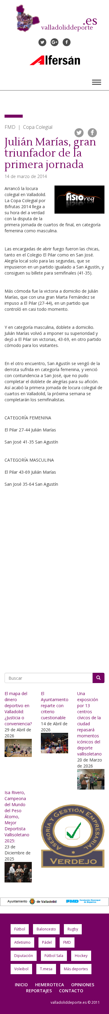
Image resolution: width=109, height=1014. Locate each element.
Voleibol (21, 968)
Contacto (71, 990)
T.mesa (46, 968)
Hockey (81, 955)
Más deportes (76, 968)
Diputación (23, 955)
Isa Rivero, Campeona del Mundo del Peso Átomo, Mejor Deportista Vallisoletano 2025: (17, 817)
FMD (67, 942)
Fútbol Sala (54, 955)
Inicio (21, 984)
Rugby (73, 929)
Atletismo (22, 942)
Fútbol (19, 929)
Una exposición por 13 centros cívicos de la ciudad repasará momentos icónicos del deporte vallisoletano (89, 724)
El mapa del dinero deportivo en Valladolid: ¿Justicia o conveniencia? (18, 708)
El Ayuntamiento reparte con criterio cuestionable (54, 705)
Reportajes (39, 990)
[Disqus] (54, 580)
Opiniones (82, 984)
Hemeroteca (49, 984)
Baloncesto (46, 929)
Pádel (47, 942)
